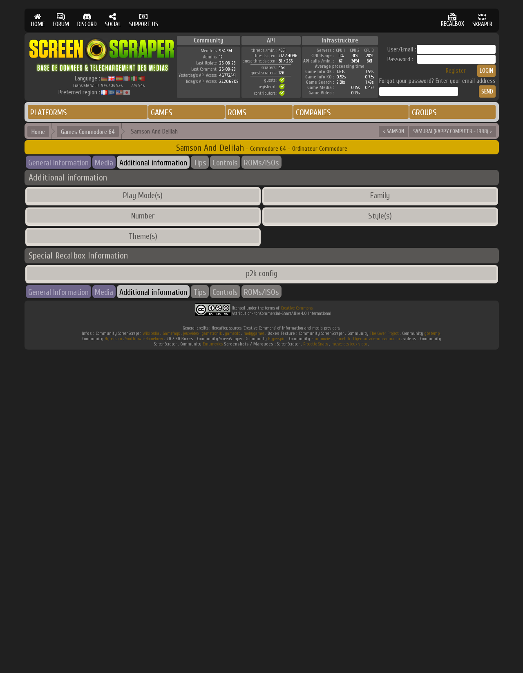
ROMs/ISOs (261, 162)
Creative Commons (297, 308)
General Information (58, 162)
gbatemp (432, 333)
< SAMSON (393, 131)
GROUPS (424, 112)
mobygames (254, 333)
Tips (199, 162)
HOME (38, 24)
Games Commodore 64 (88, 132)
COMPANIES (313, 112)
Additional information (153, 162)
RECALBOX (452, 23)
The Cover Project (384, 333)
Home (38, 132)
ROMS (237, 112)
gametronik (212, 333)
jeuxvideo (191, 333)
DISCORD (87, 24)
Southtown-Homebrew (144, 338)
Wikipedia (151, 333)
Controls (225, 162)
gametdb (232, 333)
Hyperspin (113, 338)
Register (456, 70)
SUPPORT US (143, 24)
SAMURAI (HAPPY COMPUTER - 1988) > (452, 131)
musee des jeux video (349, 344)
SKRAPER (482, 24)
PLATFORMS (48, 112)
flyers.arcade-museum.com (376, 338)
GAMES (161, 112)
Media (104, 162)
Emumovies (321, 338)
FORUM (61, 24)
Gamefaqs (171, 333)
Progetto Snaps (315, 344)
